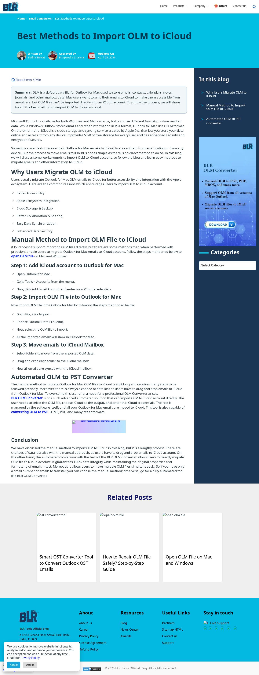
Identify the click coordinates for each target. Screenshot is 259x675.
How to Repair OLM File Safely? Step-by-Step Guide (127, 563)
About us (85, 623)
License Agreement (93, 643)
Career (84, 629)
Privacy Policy (88, 636)
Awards (126, 636)
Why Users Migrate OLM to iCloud (226, 94)
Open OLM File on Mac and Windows (189, 560)
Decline (30, 664)
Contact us (169, 636)
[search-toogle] (254, 7)
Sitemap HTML (172, 629)
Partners (168, 623)
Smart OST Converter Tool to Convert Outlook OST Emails (66, 563)
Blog (124, 623)
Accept (14, 664)
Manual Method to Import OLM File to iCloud (225, 107)
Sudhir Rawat (36, 57)
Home (21, 18)
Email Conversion (40, 18)
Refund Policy (89, 649)
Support (168, 643)
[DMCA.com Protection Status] (91, 668)
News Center (130, 629)
